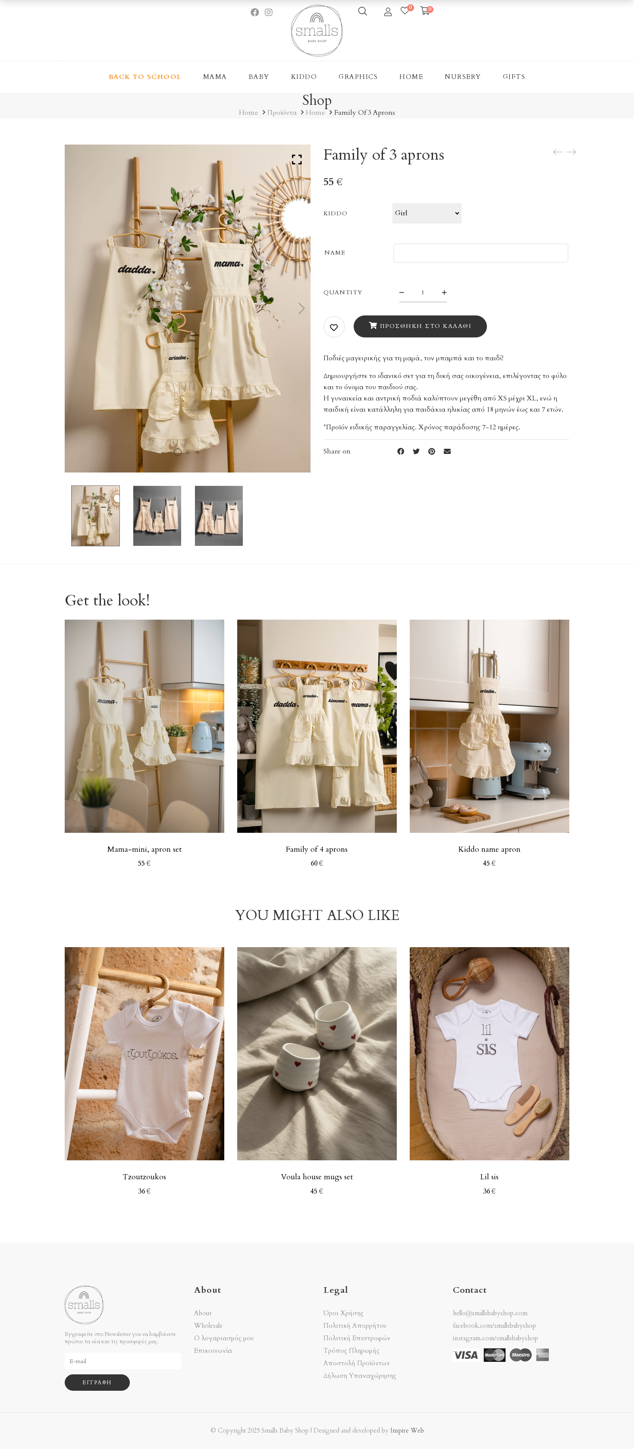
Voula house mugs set (317, 1177)
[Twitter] (416, 452)
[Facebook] (400, 452)
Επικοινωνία (213, 1351)
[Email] (447, 452)
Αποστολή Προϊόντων (356, 1363)
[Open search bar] (362, 11)
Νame (334, 253)
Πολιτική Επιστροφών (356, 1338)
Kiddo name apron (489, 849)
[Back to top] (610, 1425)
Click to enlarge (297, 159)
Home (248, 112)
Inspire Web (407, 1431)
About (203, 1313)
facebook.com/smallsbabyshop (494, 1325)
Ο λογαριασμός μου (224, 1338)
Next (302, 308)
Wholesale (208, 1326)
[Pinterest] (431, 452)
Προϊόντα (282, 112)
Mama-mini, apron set (144, 849)
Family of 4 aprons (317, 849)
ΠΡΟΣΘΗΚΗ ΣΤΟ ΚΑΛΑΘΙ (426, 326)
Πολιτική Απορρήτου (354, 1326)
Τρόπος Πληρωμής (351, 1351)
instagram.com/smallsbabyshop (495, 1338)
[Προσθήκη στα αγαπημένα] (334, 327)
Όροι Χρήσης (343, 1313)
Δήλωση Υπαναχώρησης (359, 1376)
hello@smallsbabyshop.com (490, 1313)
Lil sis (489, 1177)
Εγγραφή (97, 1382)
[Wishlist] (405, 11)
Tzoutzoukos (144, 1177)
